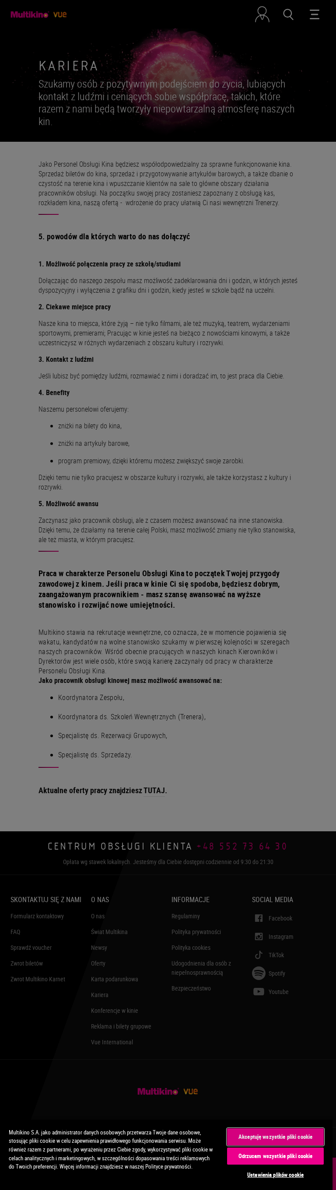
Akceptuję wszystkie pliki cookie (275, 1137)
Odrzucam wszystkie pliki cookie (275, 1156)
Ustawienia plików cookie (275, 1175)
